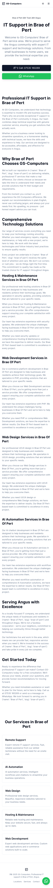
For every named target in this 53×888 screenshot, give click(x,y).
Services (27, 881)
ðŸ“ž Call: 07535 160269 (26, 68)
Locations (18, 881)
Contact (36, 881)
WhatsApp (28, 76)
